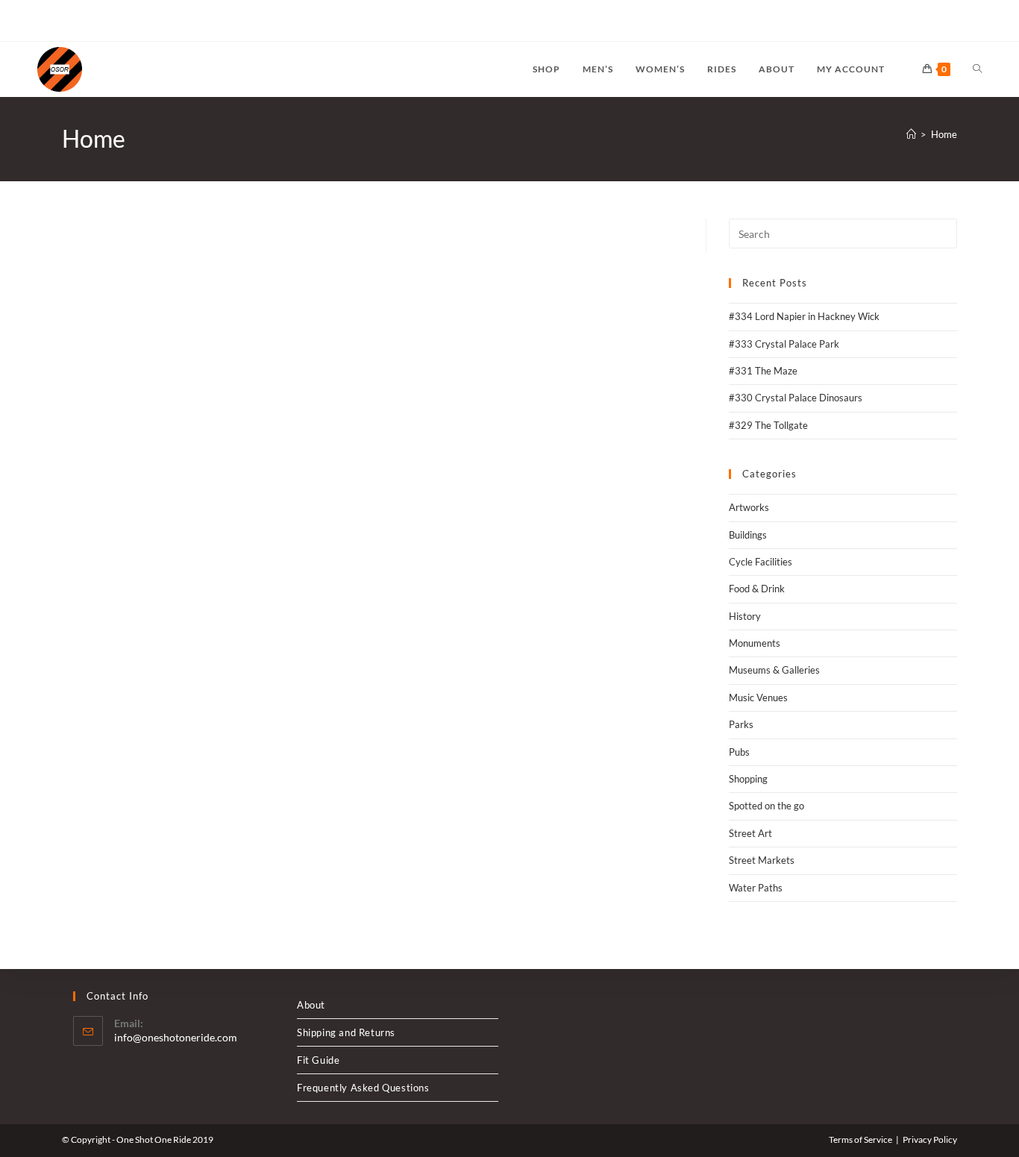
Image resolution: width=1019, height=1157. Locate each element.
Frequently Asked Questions (363, 1088)
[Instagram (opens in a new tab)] (75, 20)
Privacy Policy (930, 1139)
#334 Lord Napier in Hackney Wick (804, 316)
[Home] (911, 134)
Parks (741, 724)
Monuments (754, 643)
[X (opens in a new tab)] (43, 20)
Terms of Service (860, 1139)
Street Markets (761, 860)
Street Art (750, 833)
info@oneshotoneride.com (175, 1037)
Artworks (749, 507)
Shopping (748, 779)
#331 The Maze (763, 371)
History (745, 616)
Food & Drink (757, 589)
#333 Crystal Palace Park (784, 344)
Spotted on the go (766, 806)
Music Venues (758, 697)
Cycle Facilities (760, 562)
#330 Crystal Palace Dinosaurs (795, 398)
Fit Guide (318, 1060)
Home (944, 134)
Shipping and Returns (346, 1032)
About (311, 1005)
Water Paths (756, 888)
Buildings (748, 535)
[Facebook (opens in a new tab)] (58, 20)
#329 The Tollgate (768, 425)
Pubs (739, 752)
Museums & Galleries (774, 670)
